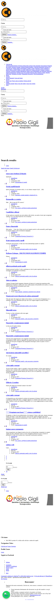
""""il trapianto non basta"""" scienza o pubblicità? (23, 412)
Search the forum (5, 168)
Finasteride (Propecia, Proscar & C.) (24, 236)
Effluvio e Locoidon (12, 382)
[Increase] (14, 467)
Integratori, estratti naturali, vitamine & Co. (26, 195)
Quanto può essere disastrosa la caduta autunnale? (22, 296)
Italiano (8, 562)
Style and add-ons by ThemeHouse (43, 576)
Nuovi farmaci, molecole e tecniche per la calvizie (27, 291)
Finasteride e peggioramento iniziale (17, 323)
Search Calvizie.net (15, 168)
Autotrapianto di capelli (21, 182)
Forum (9, 546)
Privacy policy (9, 567)
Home (7, 570)
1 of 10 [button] (3, 475)
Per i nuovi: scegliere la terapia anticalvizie (26, 208)
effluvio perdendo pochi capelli (16, 266)
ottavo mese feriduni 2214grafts (16, 174)
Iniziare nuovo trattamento (14, 429)
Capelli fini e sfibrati (12, 212)
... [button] (6, 460)
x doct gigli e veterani (12, 365)
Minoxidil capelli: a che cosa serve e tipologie (26, 318)
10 (6, 471)
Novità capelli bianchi (13, 186)
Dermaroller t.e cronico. (13, 199)
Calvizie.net (4, 546)
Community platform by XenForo (17, 576)
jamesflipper (14, 178)
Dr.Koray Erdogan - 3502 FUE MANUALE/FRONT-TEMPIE (26, 253)
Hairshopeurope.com (35, 595)
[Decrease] (16, 467)
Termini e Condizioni (11, 566)
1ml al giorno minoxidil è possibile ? (17, 353)
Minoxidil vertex (11, 310)
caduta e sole (10, 445)
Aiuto (7, 569)
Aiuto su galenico (11, 280)
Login (2, 552)
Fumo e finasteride (12, 226)
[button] (2, 44)
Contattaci (8, 565)
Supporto (13, 546)
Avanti (2, 474)
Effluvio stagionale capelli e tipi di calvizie (26, 249)
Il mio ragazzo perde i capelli (15, 240)
